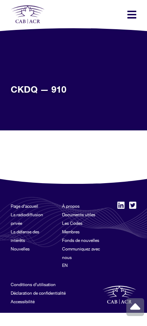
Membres (71, 231)
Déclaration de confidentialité (38, 293)
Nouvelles (20, 249)
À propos (71, 206)
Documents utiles (78, 214)
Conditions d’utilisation (33, 284)
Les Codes (72, 223)
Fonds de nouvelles (80, 240)
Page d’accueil (24, 206)
